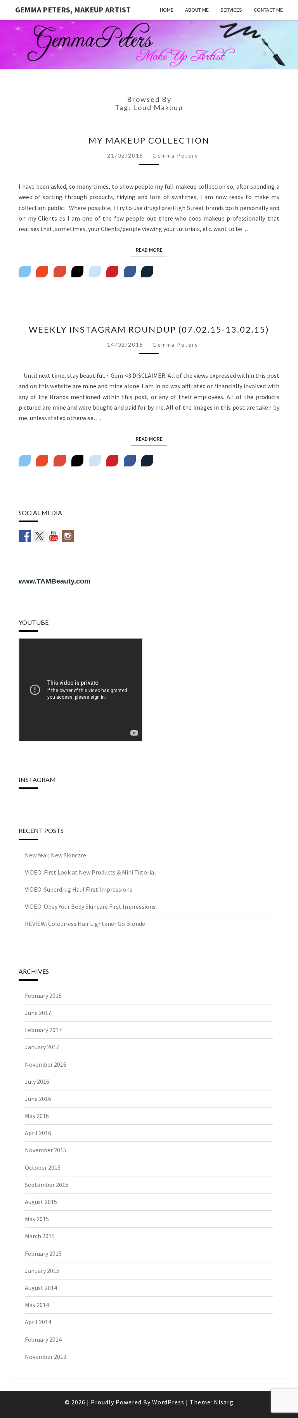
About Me (197, 9)
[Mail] (42, 271)
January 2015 (42, 1270)
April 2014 (38, 1322)
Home (166, 9)
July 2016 (37, 1081)
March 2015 (40, 1236)
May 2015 (37, 1219)
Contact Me (268, 9)
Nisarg (224, 1402)
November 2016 (45, 1064)
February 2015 (43, 1253)
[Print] (147, 271)
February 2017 (43, 1030)
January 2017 (42, 1047)
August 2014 (41, 1288)
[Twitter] (25, 271)
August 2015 (41, 1202)
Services (231, 9)
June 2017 (38, 1013)
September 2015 (46, 1184)
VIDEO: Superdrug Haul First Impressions (78, 889)
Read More (151, 249)
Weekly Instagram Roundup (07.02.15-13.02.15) (149, 329)
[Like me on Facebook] (25, 536)
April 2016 (38, 1133)
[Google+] (60, 271)
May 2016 (37, 1116)
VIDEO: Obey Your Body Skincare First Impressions (90, 906)
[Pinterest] (112, 271)
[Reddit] (95, 271)
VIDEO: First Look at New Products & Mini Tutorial (90, 872)
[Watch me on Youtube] (53, 536)
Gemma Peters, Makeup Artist (73, 9)
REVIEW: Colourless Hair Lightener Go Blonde (85, 923)
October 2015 (43, 1167)
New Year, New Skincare (55, 855)
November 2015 (45, 1150)
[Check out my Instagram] (68, 536)
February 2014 (43, 1339)
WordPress (168, 1402)
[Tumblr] (77, 271)
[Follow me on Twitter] (39, 536)
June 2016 (38, 1098)
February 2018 (43, 995)
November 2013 (45, 1356)
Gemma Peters (175, 155)
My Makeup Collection (149, 140)
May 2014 (37, 1305)
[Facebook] (130, 271)
